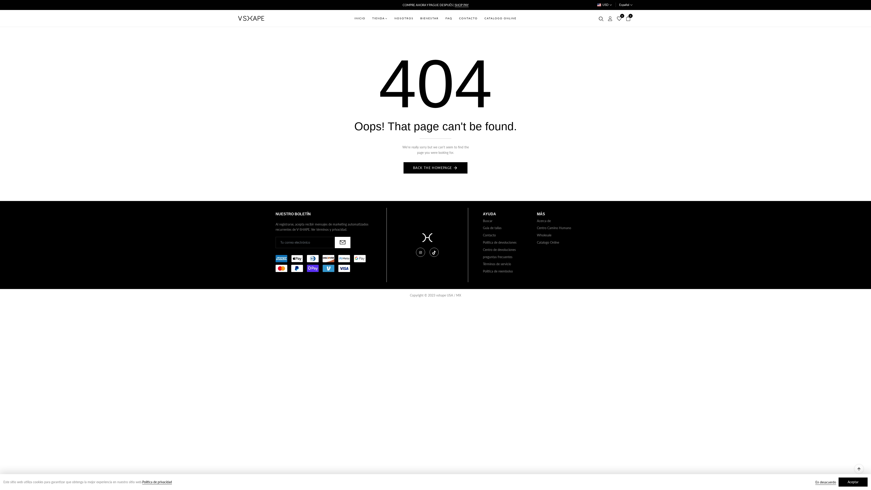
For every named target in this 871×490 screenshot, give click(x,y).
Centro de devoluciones (499, 250)
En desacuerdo (825, 482)
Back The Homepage (432, 168)
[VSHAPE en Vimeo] (434, 252)
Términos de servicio (497, 264)
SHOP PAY (462, 5)
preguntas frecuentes (497, 257)
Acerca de (544, 221)
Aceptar (853, 482)
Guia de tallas (492, 228)
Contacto (489, 235)
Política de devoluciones (499, 242)
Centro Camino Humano (554, 228)
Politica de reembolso (498, 271)
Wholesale (544, 235)
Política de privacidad (157, 482)
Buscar (487, 221)
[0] (619, 19)
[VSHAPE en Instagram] (420, 252)
